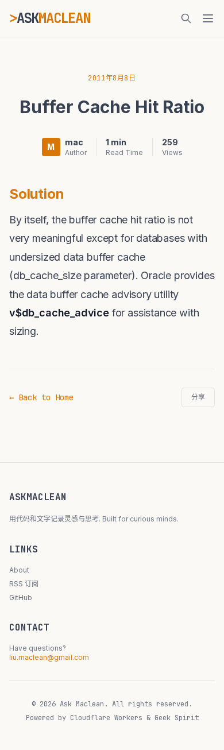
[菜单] (208, 18)
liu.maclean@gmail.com (49, 657)
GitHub (20, 597)
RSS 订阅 (23, 583)
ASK (53, 18)
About (19, 570)
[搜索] (186, 18)
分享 (198, 397)
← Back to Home (41, 397)
